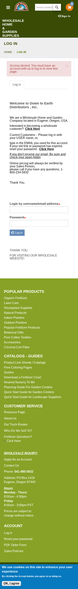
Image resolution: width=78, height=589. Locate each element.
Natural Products (15, 312)
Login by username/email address (34, 203)
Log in (17, 84)
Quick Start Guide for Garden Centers (29, 392)
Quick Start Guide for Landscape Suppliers (32, 397)
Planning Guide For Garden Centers (28, 387)
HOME (8, 52)
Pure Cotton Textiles (17, 337)
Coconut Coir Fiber (17, 347)
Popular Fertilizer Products (22, 327)
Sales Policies (13, 551)
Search (57, 7)
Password (17, 217)
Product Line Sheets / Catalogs (25, 362)
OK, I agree (11, 583)
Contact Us (11, 465)
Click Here (14, 441)
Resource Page (14, 412)
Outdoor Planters (15, 322)
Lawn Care (11, 303)
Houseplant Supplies (18, 307)
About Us (10, 418)
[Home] (21, 6)
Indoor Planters (14, 317)
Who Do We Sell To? (18, 430)
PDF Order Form (15, 545)
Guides (9, 372)
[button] (67, 66)
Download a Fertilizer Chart (22, 377)
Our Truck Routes (15, 424)
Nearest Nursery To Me (19, 382)
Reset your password (18, 539)
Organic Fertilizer (15, 298)
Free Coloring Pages (18, 367)
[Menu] (8, 8)
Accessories (12, 342)
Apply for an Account (18, 459)
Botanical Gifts (13, 332)
